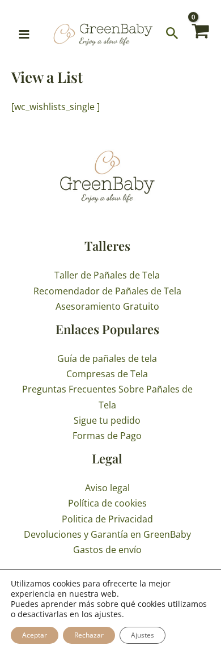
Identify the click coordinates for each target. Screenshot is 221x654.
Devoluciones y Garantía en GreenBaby (107, 534)
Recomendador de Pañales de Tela (107, 291)
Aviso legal (107, 488)
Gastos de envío (107, 549)
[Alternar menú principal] (24, 34)
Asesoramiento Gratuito (107, 306)
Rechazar (89, 635)
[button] (172, 34)
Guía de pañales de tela (107, 358)
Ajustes (142, 635)
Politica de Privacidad (107, 519)
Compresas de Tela (107, 374)
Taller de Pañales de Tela (107, 275)
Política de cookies (107, 503)
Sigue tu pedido (107, 420)
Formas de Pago (107, 435)
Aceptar (34, 635)
